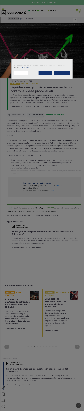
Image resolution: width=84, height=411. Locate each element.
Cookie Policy (25, 67)
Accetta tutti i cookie (62, 73)
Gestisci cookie (21, 73)
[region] (42, 69)
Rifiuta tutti (45, 73)
